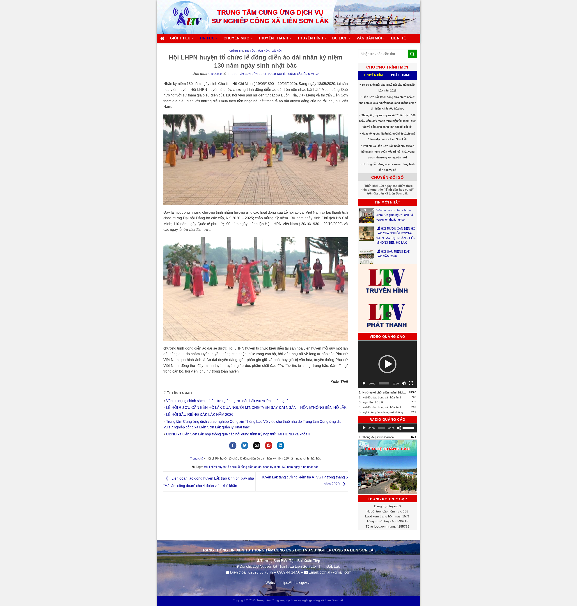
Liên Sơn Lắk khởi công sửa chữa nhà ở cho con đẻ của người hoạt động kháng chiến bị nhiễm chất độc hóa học (387, 103)
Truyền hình (310, 38)
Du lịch (340, 38)
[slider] (408, 427)
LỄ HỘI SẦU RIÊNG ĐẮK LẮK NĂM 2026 (199, 414)
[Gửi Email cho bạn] (256, 445)
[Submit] (412, 54)
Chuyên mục (236, 38)
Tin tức (207, 38)
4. (383, 407)
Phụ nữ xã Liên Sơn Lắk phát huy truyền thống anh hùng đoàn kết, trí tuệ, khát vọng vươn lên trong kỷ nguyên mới (387, 151)
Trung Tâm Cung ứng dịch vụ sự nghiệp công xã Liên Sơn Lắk (274, 74)
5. (381, 412)
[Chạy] (364, 383)
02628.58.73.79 (260, 572)
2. (383, 397)
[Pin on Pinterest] (268, 445)
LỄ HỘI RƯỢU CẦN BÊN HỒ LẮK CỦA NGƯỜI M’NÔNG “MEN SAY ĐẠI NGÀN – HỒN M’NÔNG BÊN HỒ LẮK (256, 407)
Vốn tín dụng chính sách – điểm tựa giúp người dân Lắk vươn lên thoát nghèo (228, 401)
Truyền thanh (273, 38)
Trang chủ (196, 458)
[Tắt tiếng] (403, 383)
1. (383, 392)
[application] (387, 364)
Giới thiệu (180, 38)
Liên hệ (398, 38)
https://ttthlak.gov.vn (295, 583)
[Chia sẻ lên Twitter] (244, 445)
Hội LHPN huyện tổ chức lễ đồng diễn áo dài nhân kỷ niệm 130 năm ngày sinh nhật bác (261, 467)
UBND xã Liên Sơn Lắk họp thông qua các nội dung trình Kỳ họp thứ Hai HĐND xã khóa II (238, 434)
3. (371, 402)
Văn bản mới (369, 38)
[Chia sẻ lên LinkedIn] (280, 445)
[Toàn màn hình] (411, 383)
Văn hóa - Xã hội (269, 50)
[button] (387, 364)
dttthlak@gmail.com (335, 572)
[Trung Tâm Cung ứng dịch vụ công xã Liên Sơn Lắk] (182, 17)
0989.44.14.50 (288, 572)
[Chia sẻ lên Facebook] (232, 445)
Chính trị (236, 50)
